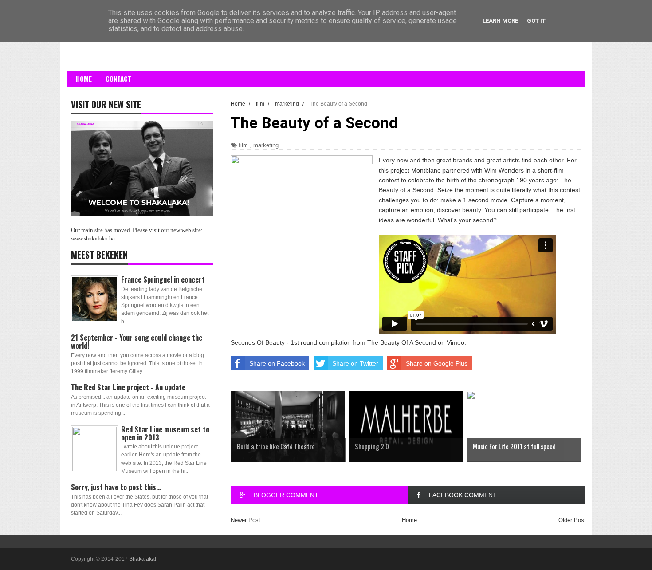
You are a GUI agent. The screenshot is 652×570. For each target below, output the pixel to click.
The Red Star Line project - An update (128, 387)
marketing (266, 145)
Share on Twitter (355, 363)
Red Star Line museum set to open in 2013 (165, 433)
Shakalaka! (142, 559)
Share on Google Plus (436, 363)
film (243, 145)
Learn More (500, 20)
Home (84, 78)
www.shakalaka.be (93, 238)
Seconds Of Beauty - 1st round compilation (291, 342)
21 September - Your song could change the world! (136, 341)
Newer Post (245, 520)
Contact (118, 78)
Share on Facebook (277, 363)
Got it (536, 20)
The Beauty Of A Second (401, 342)
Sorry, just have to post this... (116, 487)
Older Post (572, 520)
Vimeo (455, 342)
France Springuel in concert (163, 279)
